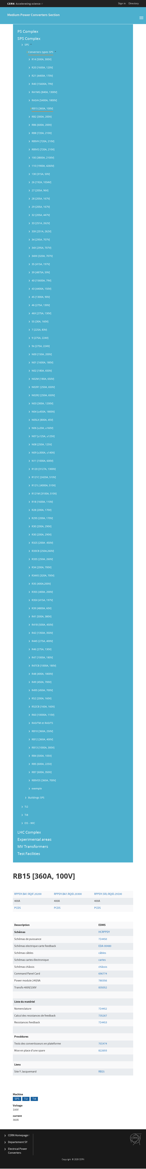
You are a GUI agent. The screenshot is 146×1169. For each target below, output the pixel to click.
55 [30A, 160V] (40, 321)
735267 (102, 1016)
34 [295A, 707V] (41, 239)
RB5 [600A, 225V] (42, 764)
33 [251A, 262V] (41, 223)
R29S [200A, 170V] (42, 518)
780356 (102, 981)
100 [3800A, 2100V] (43, 157)
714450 (102, 939)
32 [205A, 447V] (41, 215)
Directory (134, 3)
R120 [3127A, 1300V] (44, 469)
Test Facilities (28, 853)
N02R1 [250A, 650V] (43, 387)
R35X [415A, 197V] (42, 600)
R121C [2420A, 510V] (44, 477)
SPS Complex (28, 38)
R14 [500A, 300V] (41, 59)
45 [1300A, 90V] (41, 297)
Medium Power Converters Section (33, 15)
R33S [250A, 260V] (42, 559)
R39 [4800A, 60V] (41, 608)
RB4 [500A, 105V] (42, 755)
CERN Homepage (18, 1136)
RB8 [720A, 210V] (42, 133)
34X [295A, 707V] (41, 247)
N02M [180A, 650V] (43, 378)
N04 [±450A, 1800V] (43, 411)
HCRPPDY (104, 932)
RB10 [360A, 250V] (42, 731)
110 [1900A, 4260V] (43, 165)
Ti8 (26, 815)
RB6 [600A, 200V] (42, 124)
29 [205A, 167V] (41, 206)
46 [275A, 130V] (41, 305)
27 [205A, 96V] (40, 190)
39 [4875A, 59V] (41, 272)
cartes (102, 960)
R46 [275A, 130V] (41, 649)
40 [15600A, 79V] (41, 280)
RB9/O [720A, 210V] (43, 149)
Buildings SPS (36, 797)
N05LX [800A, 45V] (42, 419)
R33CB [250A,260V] (43, 551)
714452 (102, 1009)
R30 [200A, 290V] (41, 526)
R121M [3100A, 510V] (44, 493)
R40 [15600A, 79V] (42, 83)
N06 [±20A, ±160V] (42, 428)
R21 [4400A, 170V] (42, 75)
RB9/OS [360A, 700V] (44, 780)
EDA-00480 (104, 946)
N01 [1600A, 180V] (42, 362)
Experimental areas (34, 839)
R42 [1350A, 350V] (42, 632)
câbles (102, 953)
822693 (102, 1051)
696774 (102, 974)
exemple (37, 788)
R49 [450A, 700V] (41, 682)
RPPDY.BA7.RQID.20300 (68, 894)
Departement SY (17, 1143)
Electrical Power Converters (17, 1151)
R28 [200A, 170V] (41, 510)
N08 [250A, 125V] (42, 444)
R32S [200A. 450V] (42, 542)
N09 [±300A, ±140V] (43, 452)
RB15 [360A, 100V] (42, 108)
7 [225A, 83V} (39, 329)
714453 (102, 1023)
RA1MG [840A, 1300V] (44, 92)
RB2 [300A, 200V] (42, 116)
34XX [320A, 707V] (42, 256)
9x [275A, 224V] (41, 346)
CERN (23, 3)
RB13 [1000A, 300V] (43, 747)
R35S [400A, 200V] (42, 591)
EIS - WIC (30, 823)
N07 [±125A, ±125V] (43, 436)
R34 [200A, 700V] (41, 567)
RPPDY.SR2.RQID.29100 (108, 894)
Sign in (122, 3)
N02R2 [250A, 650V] (43, 395)
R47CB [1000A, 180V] (44, 665)
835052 (102, 988)
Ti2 (26, 806)
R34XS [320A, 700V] (43, 575)
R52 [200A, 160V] (41, 698)
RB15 (101, 1072)
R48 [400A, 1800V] (42, 673)
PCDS (17, 908)
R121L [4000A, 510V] (44, 485)
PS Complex (27, 31)
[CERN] (136, 1139)
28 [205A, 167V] (41, 198)
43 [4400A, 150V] (41, 288)
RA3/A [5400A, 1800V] (44, 100)
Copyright (66, 1159)
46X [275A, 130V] (41, 313)
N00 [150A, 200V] (42, 354)
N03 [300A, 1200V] (42, 403)
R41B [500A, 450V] (42, 624)
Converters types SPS (40, 52)
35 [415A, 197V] (41, 264)
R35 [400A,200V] (41, 583)
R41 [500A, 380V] (41, 616)
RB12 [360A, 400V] (42, 739)
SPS (27, 44)
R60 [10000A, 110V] (43, 714)
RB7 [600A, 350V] (42, 772)
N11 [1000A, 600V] (42, 460)
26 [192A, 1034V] (41, 182)
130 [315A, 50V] (41, 174)
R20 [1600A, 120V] (42, 67)
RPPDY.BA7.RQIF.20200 (27, 894)
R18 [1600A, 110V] (42, 501)
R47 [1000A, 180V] (42, 657)
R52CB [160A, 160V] (43, 706)
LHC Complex (29, 832)
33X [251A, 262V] (41, 231)
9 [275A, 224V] (40, 337)
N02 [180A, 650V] (42, 370)
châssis (102, 967)
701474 (102, 1044)
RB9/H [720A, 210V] (43, 141)
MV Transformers (32, 846)
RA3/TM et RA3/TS (42, 723)
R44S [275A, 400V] (42, 641)
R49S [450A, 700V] (42, 690)
